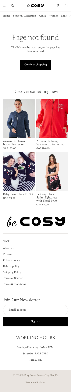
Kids (64, 16)
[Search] (12, 6)
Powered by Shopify (47, 375)
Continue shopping (35, 65)
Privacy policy (11, 260)
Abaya (42, 16)
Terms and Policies (35, 382)
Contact (7, 254)
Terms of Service (13, 278)
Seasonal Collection (24, 16)
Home (6, 16)
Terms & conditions (14, 284)
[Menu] (4, 5)
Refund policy (11, 266)
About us (8, 248)
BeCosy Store (28, 375)
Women (53, 16)
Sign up (35, 321)
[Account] (58, 6)
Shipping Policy (12, 272)
